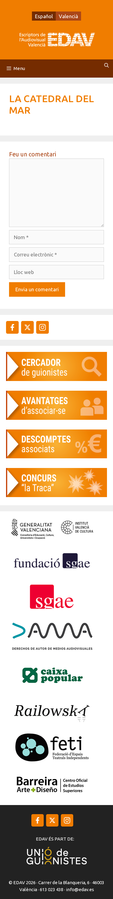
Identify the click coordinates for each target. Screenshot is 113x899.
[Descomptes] (56, 456)
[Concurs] (56, 495)
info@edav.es (80, 889)
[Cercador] (56, 379)
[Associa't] (56, 418)
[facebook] (12, 327)
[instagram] (27, 327)
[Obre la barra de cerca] (106, 65)
